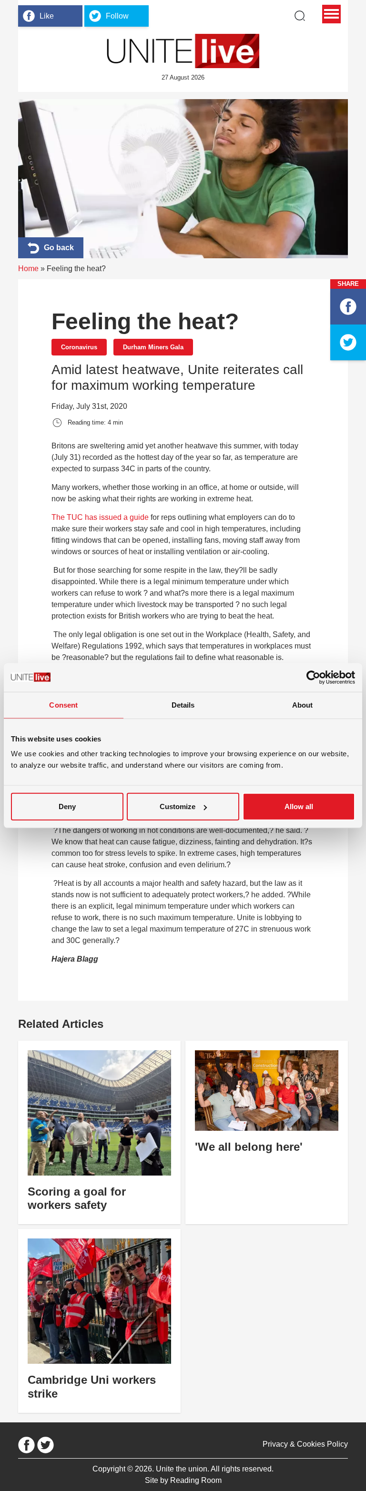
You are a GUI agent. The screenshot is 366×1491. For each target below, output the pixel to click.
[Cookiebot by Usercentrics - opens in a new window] (313, 677)
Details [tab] (183, 704)
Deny (67, 806)
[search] (299, 15)
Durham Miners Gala (153, 347)
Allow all (299, 806)
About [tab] (302, 704)
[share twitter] (348, 342)
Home (28, 268)
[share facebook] (348, 307)
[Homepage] (183, 51)
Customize (177, 806)
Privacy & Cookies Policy (305, 1444)
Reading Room (196, 1480)
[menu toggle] (331, 14)
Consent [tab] (63, 704)
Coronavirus (79, 347)
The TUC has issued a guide (100, 517)
